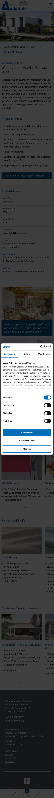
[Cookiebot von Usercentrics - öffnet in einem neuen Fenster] (40, 347)
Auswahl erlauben (27, 440)
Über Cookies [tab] (44, 354)
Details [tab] (27, 354)
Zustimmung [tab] (9, 354)
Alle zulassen (27, 432)
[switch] (47, 405)
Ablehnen (27, 449)
